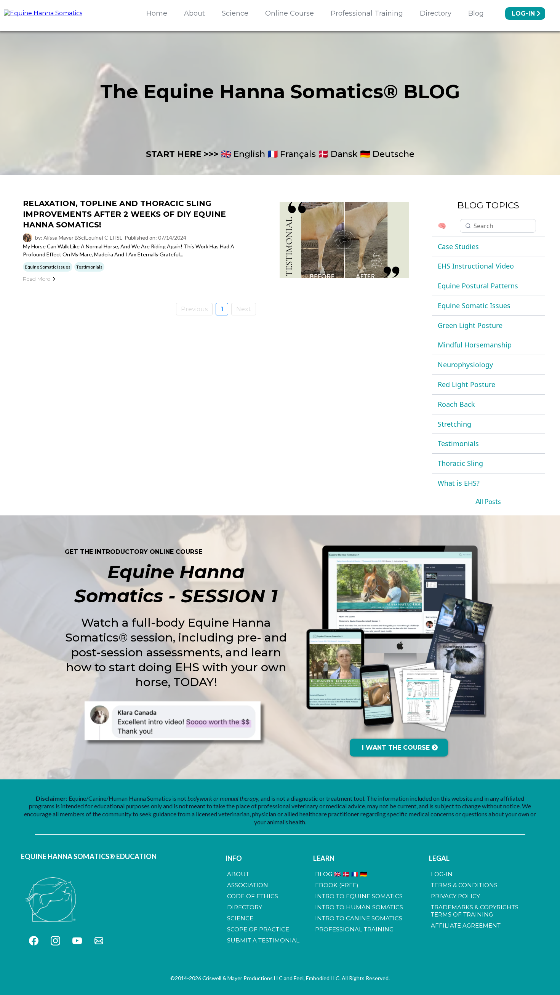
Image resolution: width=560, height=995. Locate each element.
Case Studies (458, 246)
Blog (476, 13)
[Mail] (99, 941)
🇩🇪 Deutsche (387, 154)
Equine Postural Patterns (478, 285)
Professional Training (367, 13)
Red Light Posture (466, 384)
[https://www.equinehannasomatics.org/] (43, 13)
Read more (36, 278)
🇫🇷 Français (291, 154)
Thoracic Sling (460, 463)
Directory (435, 13)
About (194, 13)
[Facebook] (34, 941)
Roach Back (456, 404)
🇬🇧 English (243, 154)
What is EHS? (459, 483)
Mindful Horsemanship (475, 344)
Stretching (454, 424)
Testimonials (458, 443)
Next (243, 309)
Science (235, 13)
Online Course (289, 13)
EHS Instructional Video (476, 265)
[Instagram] (55, 941)
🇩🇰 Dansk (338, 154)
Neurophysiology (465, 364)
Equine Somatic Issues (474, 305)
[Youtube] (77, 941)
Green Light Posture (470, 325)
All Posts (488, 501)
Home (156, 13)
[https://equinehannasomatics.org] (52, 900)
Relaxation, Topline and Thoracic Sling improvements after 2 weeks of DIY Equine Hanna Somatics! (124, 214)
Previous (194, 309)
